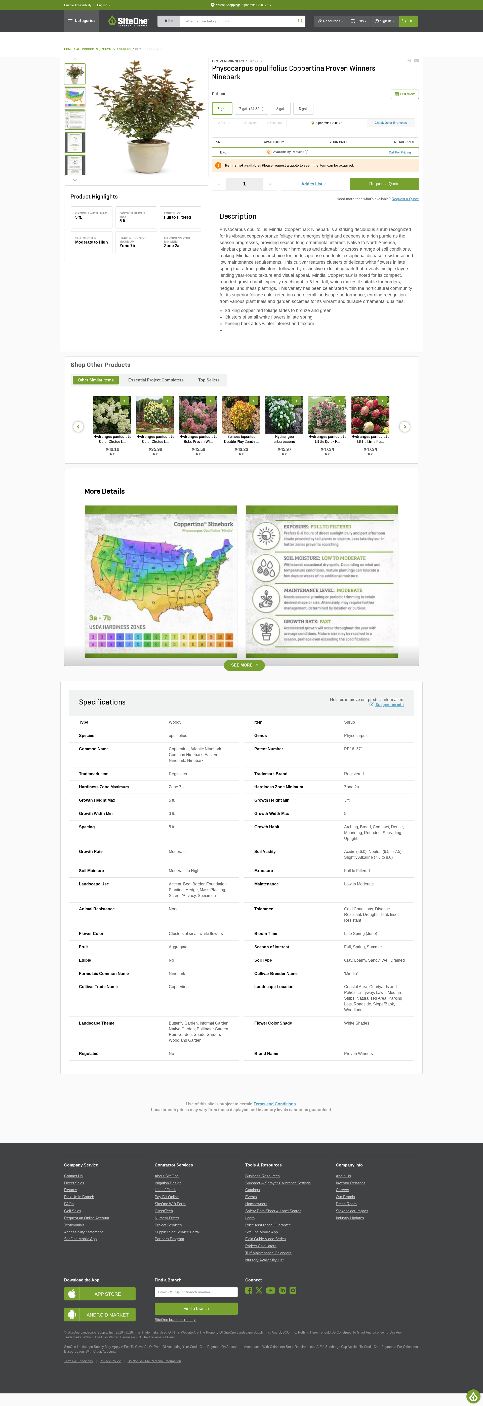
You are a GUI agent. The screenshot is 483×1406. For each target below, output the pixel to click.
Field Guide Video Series (265, 1239)
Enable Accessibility (77, 5)
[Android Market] (105, 1314)
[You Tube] (272, 1293)
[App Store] (105, 1293)
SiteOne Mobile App (80, 1239)
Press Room (346, 1204)
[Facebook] (250, 1293)
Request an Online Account (86, 1218)
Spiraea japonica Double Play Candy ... (241, 439)
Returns (70, 1190)
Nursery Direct (167, 1218)
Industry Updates (350, 1218)
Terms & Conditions (78, 1361)
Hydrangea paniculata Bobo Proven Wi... (198, 439)
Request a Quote (384, 184)
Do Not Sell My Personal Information (154, 1361)
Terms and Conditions (275, 1104)
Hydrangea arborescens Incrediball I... (284, 439)
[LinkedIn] (284, 1293)
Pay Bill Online (167, 1197)
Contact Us (73, 1176)
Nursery (108, 49)
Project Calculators (260, 1246)
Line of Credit (165, 1190)
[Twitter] (260, 1293)
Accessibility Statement (83, 1232)
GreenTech (164, 1211)
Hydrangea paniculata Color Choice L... (112, 439)
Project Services (168, 1225)
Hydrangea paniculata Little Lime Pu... (370, 439)
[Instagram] (294, 1293)
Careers (342, 1190)
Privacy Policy (110, 1361)
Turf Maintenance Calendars (268, 1253)
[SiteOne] (128, 25)
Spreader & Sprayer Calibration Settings (278, 1183)
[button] (103, 5)
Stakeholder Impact (352, 1211)
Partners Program (169, 1239)
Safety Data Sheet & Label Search (273, 1211)
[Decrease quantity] (219, 184)
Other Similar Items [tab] (96, 380)
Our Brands (345, 1197)
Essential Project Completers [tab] (156, 380)
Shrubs (125, 49)
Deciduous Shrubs (150, 49)
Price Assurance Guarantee (268, 1225)
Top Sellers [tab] (209, 380)
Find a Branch (168, 1280)
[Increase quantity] (270, 184)
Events (251, 1197)
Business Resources (262, 1176)
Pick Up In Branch (79, 1197)
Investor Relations (351, 1183)
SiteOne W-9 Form (170, 1204)
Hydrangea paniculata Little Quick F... (327, 439)
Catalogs (252, 1190)
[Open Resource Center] (473, 1396)
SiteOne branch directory (175, 1320)
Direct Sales (74, 1183)
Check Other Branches (391, 123)
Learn (250, 1218)
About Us (343, 1176)
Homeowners (256, 1204)
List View (407, 94)
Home (68, 49)
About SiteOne (167, 1176)
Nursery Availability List (264, 1260)
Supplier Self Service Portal (177, 1232)
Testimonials (74, 1225)
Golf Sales (72, 1211)
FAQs (69, 1204)
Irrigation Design (168, 1183)
